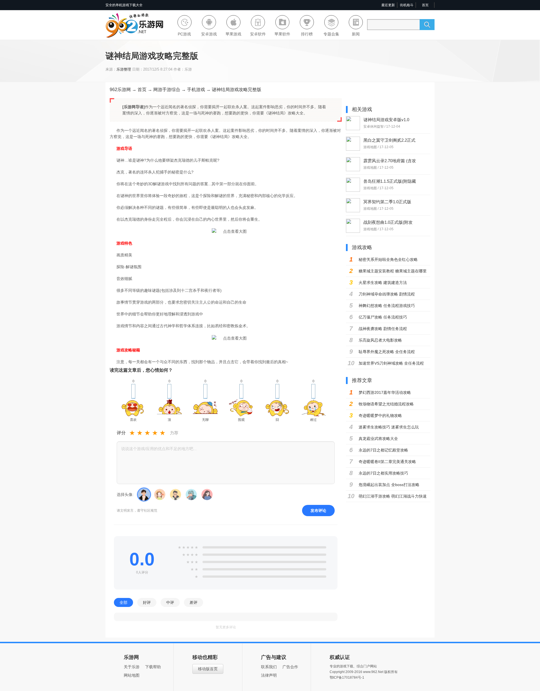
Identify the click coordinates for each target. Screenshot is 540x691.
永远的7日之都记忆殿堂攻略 (383, 450)
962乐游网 (120, 89)
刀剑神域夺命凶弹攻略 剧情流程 (387, 294)
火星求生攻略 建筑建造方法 (383, 282)
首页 (425, 5)
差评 (193, 602)
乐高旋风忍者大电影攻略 (380, 340)
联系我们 (269, 667)
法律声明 (269, 675)
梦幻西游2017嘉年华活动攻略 (385, 392)
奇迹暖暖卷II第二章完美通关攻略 (387, 461)
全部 (123, 602)
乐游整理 (123, 69)
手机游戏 (196, 89)
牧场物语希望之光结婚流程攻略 (386, 404)
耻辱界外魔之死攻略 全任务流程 (387, 351)
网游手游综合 (166, 89)
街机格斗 (406, 5)
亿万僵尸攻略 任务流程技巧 (383, 317)
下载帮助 (153, 667)
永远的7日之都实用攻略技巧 (383, 473)
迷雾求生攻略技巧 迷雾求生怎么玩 (389, 427)
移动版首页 (208, 669)
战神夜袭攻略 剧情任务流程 (383, 328)
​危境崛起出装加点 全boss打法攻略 (389, 484)
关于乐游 (132, 667)
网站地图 (132, 675)
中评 (170, 602)
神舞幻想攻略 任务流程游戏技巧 (387, 305)
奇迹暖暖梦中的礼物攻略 (380, 415)
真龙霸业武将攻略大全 (378, 438)
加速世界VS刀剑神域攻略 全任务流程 (391, 363)
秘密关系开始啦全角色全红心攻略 (388, 259)
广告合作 (290, 667)
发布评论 (318, 510)
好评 (147, 602)
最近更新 (388, 5)
